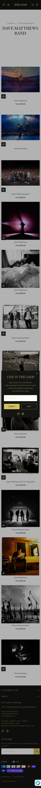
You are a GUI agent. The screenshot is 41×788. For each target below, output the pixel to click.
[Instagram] (18, 414)
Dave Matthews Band (26, 23)
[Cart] (37, 4)
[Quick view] (3, 96)
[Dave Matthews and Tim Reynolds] (20, 460)
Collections (11, 23)
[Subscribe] (37, 751)
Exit (29, 406)
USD (17, 762)
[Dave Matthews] (20, 79)
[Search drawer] (33, 4)
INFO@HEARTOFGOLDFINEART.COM (21, 707)
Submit (11, 406)
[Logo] (20, 5)
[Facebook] (23, 414)
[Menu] (4, 5)
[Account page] (8, 4)
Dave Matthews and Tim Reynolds (20, 482)
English (4, 762)
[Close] (37, 373)
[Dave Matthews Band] (20, 173)
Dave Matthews (20, 101)
